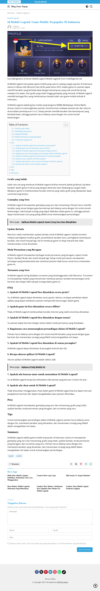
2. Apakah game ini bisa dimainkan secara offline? (32, 148)
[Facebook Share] (71, 464)
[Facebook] (37, 572)
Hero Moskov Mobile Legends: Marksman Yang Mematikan (18, 487)
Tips (12, 170)
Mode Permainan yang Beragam (28, 137)
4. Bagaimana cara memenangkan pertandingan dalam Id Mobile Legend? (40, 153)
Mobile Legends (13, 18)
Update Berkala (21, 134)
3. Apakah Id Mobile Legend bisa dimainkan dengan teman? (35, 151)
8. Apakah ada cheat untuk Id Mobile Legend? (30, 164)
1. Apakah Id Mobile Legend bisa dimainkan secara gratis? (35, 145)
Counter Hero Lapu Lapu (46, 475)
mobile (19, 456)
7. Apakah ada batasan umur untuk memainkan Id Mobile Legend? (38, 161)
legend (11, 456)
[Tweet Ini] (76, 464)
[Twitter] (41, 572)
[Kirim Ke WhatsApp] (91, 464)
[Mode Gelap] (87, 7)
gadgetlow (16, 26)
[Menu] (9, 6)
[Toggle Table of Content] (64, 125)
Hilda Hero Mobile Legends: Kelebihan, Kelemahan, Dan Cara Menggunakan (20, 478)
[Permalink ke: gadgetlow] (9, 27)
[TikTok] (64, 572)
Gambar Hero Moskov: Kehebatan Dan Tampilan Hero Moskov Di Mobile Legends (50, 488)
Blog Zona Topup (19, 6)
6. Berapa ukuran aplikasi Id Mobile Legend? (30, 159)
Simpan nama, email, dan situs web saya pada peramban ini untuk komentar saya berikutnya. (48, 543)
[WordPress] (50, 572)
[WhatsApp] (59, 572)
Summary (14, 173)
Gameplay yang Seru (23, 131)
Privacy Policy (50, 579)
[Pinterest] (46, 572)
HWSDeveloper (62, 582)
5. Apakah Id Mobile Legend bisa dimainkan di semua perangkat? (37, 156)
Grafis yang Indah (22, 128)
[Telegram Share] (86, 464)
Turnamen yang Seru (23, 140)
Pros (12, 167)
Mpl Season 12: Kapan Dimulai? (78, 475)
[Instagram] (55, 572)
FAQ (12, 143)
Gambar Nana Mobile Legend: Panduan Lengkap (77, 487)
